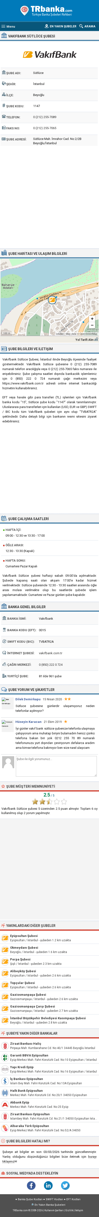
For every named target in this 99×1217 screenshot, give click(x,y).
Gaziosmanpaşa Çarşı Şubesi (32, 1006)
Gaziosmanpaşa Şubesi (28, 994)
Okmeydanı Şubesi (24, 947)
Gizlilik (69, 1210)
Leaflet (60, 334)
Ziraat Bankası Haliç (25, 1043)
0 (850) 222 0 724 (50, 664)
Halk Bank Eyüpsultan (26, 1090)
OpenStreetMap (88, 334)
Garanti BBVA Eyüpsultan (29, 1055)
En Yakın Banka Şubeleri (50, 1204)
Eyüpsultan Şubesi (24, 936)
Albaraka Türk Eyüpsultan (29, 1126)
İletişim (79, 1210)
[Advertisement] (49, 196)
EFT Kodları (73, 1199)
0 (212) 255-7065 (44, 128)
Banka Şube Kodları (30, 1199)
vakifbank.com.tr (50, 653)
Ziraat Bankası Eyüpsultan (30, 1114)
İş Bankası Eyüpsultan (26, 1079)
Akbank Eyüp (19, 1102)
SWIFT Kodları (54, 1199)
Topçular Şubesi (22, 983)
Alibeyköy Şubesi (23, 971)
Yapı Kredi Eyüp (22, 1067)
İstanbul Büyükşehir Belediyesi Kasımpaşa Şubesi (48, 1018)
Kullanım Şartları (53, 1210)
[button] (49, 297)
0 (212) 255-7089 (44, 117)
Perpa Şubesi (20, 959)
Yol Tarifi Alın (84, 340)
